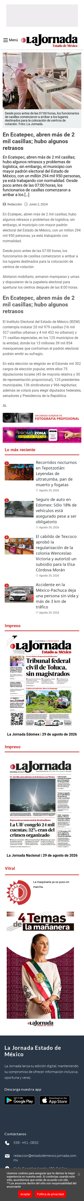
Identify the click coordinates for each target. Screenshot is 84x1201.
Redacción (14, 204)
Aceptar (25, 1194)
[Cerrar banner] (79, 1175)
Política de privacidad (50, 1194)
